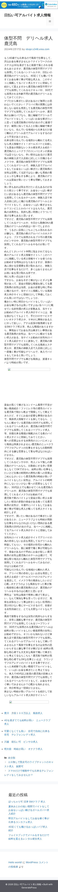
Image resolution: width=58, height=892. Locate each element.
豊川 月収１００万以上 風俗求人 (23, 713)
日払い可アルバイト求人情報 (27, 15)
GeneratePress (29, 887)
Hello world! (15, 862)
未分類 (11, 757)
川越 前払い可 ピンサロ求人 (21, 741)
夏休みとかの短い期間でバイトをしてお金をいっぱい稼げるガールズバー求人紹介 (28, 810)
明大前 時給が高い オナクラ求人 (23, 749)
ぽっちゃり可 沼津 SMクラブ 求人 (26, 801)
